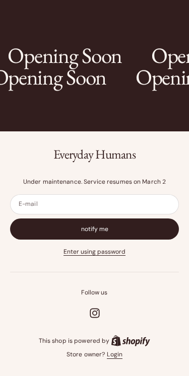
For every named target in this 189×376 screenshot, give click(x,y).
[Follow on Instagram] (95, 313)
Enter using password (94, 252)
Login (114, 354)
